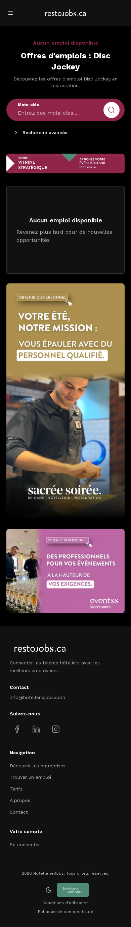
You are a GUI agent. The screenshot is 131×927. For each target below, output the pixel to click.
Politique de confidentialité (65, 911)
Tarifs (16, 789)
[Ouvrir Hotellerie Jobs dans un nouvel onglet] (73, 890)
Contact (19, 812)
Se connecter (25, 844)
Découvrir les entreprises (38, 765)
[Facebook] (17, 729)
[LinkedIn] (36, 729)
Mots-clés (28, 104)
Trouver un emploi (30, 777)
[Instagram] (55, 729)
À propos (20, 800)
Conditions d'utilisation (65, 903)
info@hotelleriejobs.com (37, 697)
